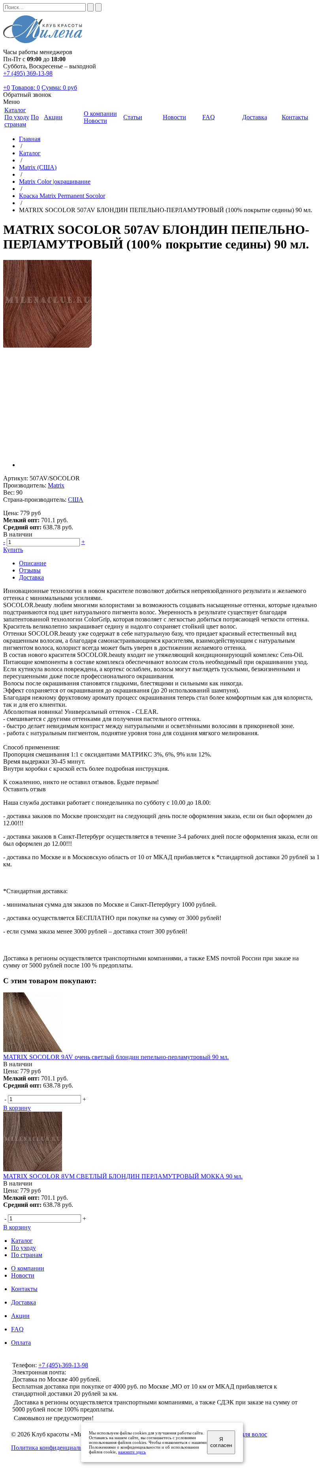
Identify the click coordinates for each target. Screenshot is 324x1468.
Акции (20, 1315)
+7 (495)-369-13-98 (63, 1365)
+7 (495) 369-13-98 (28, 73)
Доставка (31, 577)
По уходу (16, 117)
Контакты (24, 1288)
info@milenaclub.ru (92, 1372)
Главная (29, 139)
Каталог (30, 153)
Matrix (56, 485)
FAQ (17, 1329)
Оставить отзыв (24, 789)
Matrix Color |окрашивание (54, 181)
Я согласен (221, 1442)
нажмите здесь (132, 1451)
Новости (95, 120)
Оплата (21, 1342)
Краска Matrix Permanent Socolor (62, 195)
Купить (13, 549)
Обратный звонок (27, 94)
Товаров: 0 (25, 87)
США (75, 499)
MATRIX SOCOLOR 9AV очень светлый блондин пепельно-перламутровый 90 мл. (116, 1057)
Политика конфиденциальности (54, 1447)
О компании (27, 1268)
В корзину (17, 1108)
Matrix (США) (38, 167)
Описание (32, 563)
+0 (6, 87)
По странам (21, 121)
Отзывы (30, 570)
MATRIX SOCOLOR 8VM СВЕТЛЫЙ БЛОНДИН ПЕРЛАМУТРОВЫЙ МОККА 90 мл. (123, 1176)
